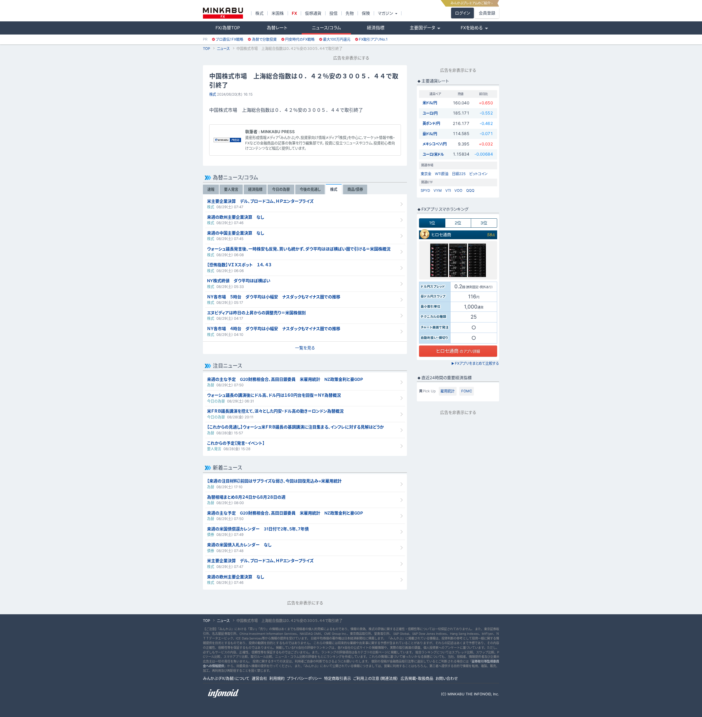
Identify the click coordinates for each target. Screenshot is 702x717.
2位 (458, 222)
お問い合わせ (446, 678)
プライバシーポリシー (304, 678)
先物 (350, 13)
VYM (438, 190)
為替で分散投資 (264, 39)
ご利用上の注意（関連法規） (375, 678)
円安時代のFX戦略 (300, 39)
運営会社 (259, 678)
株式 (259, 13)
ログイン (462, 13)
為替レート (277, 27)
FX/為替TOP (228, 27)
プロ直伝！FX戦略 (229, 39)
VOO (458, 190)
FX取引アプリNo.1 (373, 39)
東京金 (426, 174)
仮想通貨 (313, 13)
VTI (448, 190)
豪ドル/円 (430, 134)
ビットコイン (478, 174)
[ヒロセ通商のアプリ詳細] (458, 260)
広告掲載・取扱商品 (417, 678)
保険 (366, 13)
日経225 (459, 174)
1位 (432, 222)
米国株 (277, 13)
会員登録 (487, 13)
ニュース (223, 48)
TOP (206, 48)
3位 (483, 222)
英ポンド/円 (431, 123)
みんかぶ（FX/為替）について (226, 678)
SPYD (425, 190)
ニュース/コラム (326, 27)
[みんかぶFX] (223, 13)
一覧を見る (305, 347)
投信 (333, 13)
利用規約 (277, 678)
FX (294, 13)
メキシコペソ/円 (435, 144)
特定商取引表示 (337, 678)
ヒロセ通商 (441, 234)
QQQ (470, 190)
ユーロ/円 (430, 113)
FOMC (466, 391)
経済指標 (375, 27)
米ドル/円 (430, 103)
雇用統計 (447, 391)
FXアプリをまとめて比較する (475, 363)
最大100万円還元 (336, 39)
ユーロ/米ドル (433, 154)
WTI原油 (441, 174)
